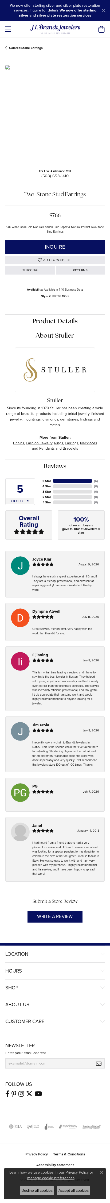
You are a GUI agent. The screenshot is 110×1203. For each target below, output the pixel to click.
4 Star (46, 486)
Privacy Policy (36, 1154)
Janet (37, 825)
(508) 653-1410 (55, 176)
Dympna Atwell (46, 611)
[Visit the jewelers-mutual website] (91, 1127)
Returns (80, 270)
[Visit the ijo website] (33, 1127)
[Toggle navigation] (8, 29)
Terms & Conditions (69, 1154)
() (96, 481)
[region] (55, 115)
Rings (58, 443)
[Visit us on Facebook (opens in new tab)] (7, 1094)
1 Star (47, 502)
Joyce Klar (41, 559)
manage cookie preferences (50, 1178)
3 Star (46, 491)
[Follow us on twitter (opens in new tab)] (29, 1094)
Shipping (30, 270)
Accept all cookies (73, 1190)
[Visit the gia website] (15, 1127)
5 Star (46, 481)
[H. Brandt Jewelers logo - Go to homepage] (55, 29)
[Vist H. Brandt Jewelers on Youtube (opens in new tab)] (38, 1094)
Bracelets (70, 448)
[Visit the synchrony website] (68, 1127)
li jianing (40, 655)
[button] (101, 29)
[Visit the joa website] (49, 1127)
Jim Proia (40, 725)
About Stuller (55, 336)
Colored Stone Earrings (26, 47)
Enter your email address (25, 1052)
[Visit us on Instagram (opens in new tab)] (21, 1094)
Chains (18, 443)
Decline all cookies (37, 1190)
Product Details (55, 321)
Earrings (71, 443)
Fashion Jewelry (39, 443)
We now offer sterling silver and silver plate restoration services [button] (57, 12)
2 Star (46, 497)
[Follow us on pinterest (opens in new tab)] (13, 1094)
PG (35, 786)
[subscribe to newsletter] (98, 1063)
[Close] (103, 10)
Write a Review (55, 916)
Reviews (55, 467)
